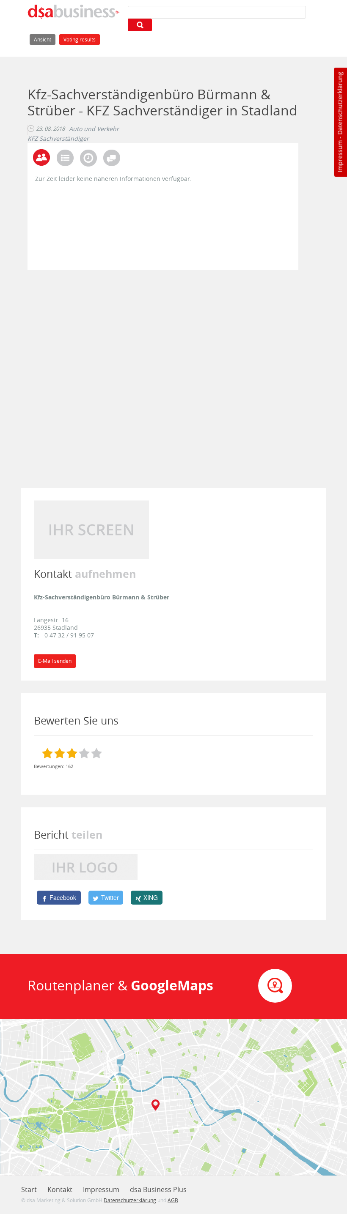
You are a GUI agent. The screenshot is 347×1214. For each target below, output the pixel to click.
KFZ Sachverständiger (58, 138)
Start (29, 1189)
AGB (173, 1200)
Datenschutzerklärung (340, 103)
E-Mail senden (55, 661)
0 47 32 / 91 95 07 (69, 635)
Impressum (340, 156)
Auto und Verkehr (94, 129)
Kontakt (59, 1189)
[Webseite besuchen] (91, 529)
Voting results (79, 39)
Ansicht (44, 39)
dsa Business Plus (158, 1189)
